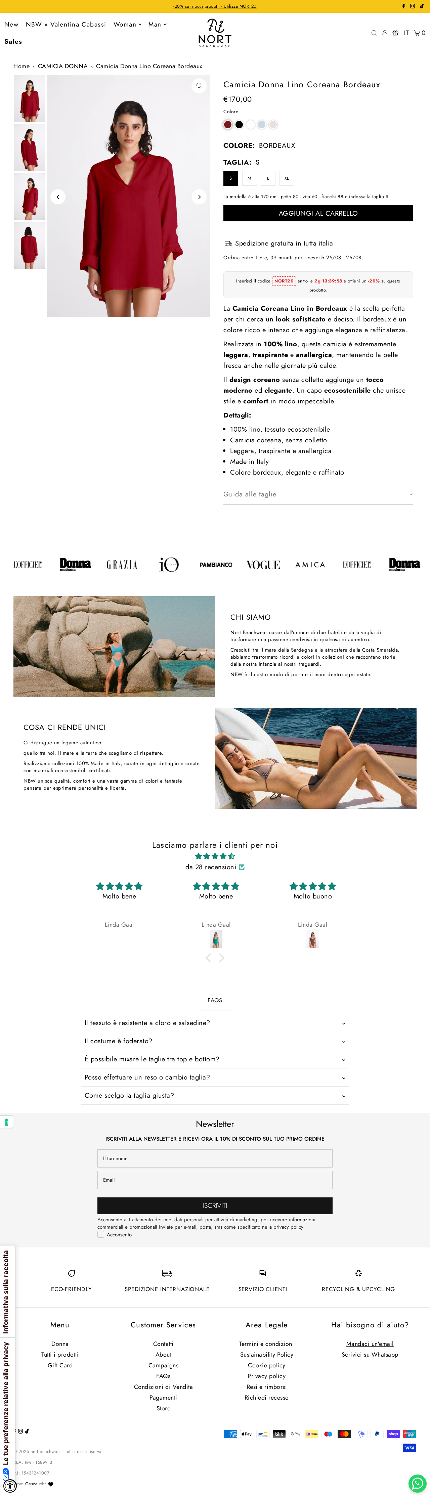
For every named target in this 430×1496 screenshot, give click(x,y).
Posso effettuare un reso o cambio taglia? (147, 1077)
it (406, 32)
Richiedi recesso (267, 1397)
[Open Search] (374, 33)
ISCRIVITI (215, 1206)
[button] (227, 124)
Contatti (163, 1343)
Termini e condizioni (266, 1343)
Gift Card (60, 1365)
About (164, 1354)
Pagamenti (163, 1397)
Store (164, 1408)
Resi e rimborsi (267, 1386)
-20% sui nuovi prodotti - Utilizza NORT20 (215, 6)
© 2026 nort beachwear (37, 1451)
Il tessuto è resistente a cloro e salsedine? (147, 1023)
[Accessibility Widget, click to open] (10, 1486)
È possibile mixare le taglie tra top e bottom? (152, 1059)
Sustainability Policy (267, 1354)
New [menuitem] (11, 24)
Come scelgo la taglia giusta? (129, 1095)
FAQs (163, 1376)
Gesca (31, 1484)
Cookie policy (267, 1365)
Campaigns (163, 1365)
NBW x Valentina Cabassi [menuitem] (66, 24)
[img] (215, 856)
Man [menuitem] (154, 24)
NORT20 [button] (284, 281)
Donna (60, 1343)
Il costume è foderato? (119, 1041)
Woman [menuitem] (125, 24)
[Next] (199, 197)
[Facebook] (403, 7)
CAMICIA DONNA (63, 66)
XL (287, 178)
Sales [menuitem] (13, 41)
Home (21, 66)
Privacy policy (267, 1376)
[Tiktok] (422, 7)
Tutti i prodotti (60, 1354)
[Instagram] (412, 7)
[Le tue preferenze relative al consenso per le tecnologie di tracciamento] (6, 1122)
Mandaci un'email (370, 1343)
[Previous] (58, 197)
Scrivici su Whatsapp (370, 1354)
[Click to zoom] (199, 85)
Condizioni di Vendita (163, 1386)
